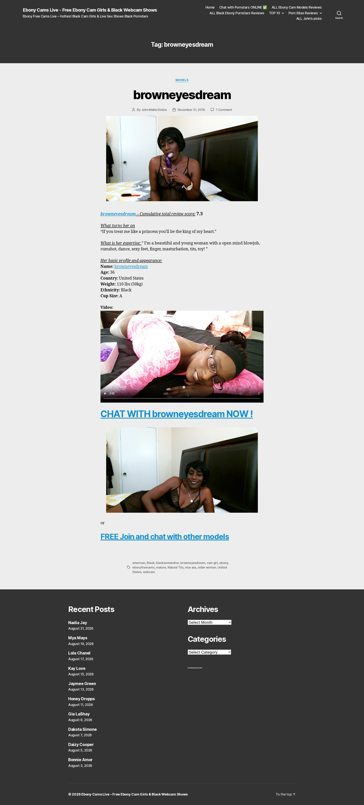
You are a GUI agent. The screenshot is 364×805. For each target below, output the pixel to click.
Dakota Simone (82, 729)
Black (151, 563)
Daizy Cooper (81, 744)
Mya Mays (77, 637)
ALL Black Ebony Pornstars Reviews (236, 13)
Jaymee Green (82, 683)
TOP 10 (274, 13)
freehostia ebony (191, 667)
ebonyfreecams (143, 567)
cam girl (212, 563)
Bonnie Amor (80, 759)
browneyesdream (182, 94)
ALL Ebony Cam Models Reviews (297, 7)
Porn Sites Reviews (303, 13)
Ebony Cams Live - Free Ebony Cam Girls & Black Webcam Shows (90, 10)
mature (161, 567)
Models (182, 80)
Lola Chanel (79, 653)
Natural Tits (176, 567)
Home (210, 7)
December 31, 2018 (191, 110)
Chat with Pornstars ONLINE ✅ (243, 7)
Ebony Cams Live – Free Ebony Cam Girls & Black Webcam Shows (134, 794)
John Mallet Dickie (154, 110)
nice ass (190, 567)
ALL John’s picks (309, 18)
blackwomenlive (167, 563)
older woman (207, 567)
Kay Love (77, 668)
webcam (149, 572)
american (138, 563)
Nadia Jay (77, 622)
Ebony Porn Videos (198, 667)
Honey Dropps (81, 698)
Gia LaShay (78, 714)
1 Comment (224, 110)
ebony (223, 563)
